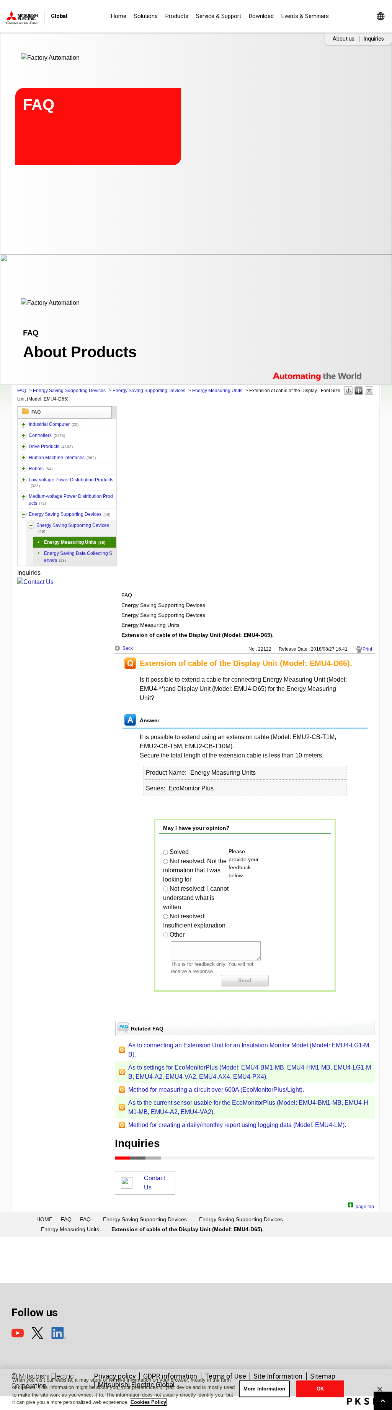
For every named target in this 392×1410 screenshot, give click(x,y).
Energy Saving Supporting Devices (69, 390)
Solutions (146, 16)
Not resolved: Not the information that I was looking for (195, 870)
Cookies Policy (148, 1402)
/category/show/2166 (23, 457)
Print (367, 649)
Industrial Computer (53, 424)
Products (176, 16)
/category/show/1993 (23, 435)
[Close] (379, 1389)
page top (365, 1205)
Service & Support (218, 16)
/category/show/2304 (31, 525)
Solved (179, 852)
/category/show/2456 (23, 496)
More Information (264, 1389)
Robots (40, 468)
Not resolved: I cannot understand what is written (196, 897)
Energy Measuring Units (217, 390)
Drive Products (51, 446)
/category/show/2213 (23, 479)
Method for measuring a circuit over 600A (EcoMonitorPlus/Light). (216, 1089)
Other (177, 934)
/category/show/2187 (23, 468)
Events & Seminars (305, 16)
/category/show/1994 (23, 446)
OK (320, 1389)
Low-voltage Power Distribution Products (71, 482)
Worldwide (380, 16)
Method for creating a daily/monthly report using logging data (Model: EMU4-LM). (237, 1125)
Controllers (47, 435)
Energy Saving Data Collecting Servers (78, 557)
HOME (44, 1219)
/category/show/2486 (23, 424)
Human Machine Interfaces (62, 457)
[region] (196, 1389)
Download (261, 16)
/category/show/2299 (23, 514)
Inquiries (374, 39)
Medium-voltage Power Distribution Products (71, 500)
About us (343, 39)
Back (127, 648)
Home (118, 16)
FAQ (21, 390)
